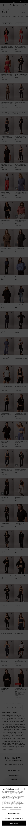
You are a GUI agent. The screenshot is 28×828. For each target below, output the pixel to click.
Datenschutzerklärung (15, 809)
